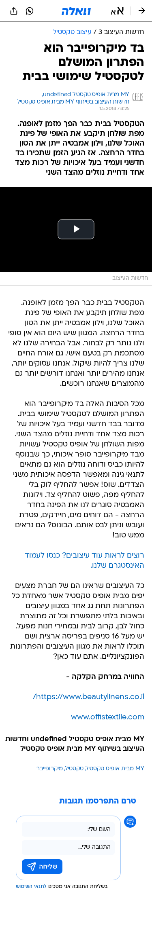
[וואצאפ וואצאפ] (30, 11)
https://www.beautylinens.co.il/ (88, 697)
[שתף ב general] (13, 10)
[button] (117, 11)
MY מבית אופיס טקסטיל (115, 769)
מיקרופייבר (49, 769)
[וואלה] (76, 11)
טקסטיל (74, 769)
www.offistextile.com (107, 717)
